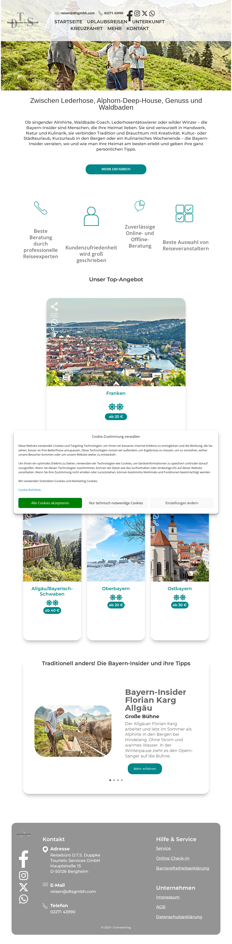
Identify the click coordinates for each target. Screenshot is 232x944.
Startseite (68, 22)
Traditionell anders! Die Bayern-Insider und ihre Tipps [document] (116, 664)
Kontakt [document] (54, 839)
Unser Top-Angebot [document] (116, 280)
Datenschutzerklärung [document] (179, 916)
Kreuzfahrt (86, 29)
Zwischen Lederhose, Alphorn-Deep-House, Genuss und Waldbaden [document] (116, 104)
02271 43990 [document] (113, 13)
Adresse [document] (60, 849)
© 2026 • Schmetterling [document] (116, 927)
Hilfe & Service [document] (176, 839)
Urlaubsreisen (107, 22)
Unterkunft (148, 22)
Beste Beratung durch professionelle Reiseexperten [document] (40, 243)
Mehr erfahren (145, 769)
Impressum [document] (168, 897)
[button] (23, 833)
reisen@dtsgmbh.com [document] (77, 13)
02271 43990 (62, 911)
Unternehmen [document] (175, 888)
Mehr (114, 29)
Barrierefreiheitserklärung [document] (182, 868)
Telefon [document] (59, 905)
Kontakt (137, 29)
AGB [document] (160, 906)
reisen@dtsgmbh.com (73, 891)
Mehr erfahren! (116, 169)
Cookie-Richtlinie (29, 490)
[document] (159, 717)
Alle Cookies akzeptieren (50, 503)
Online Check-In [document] (172, 858)
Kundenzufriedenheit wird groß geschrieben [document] (91, 253)
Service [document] (163, 848)
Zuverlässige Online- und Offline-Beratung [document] (140, 236)
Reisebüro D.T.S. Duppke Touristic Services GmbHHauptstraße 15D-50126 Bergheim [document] (75, 863)
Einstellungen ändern (181, 503)
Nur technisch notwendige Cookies (116, 503)
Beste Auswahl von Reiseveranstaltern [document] (186, 245)
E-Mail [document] (57, 885)
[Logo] (23, 30)
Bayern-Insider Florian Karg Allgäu (155, 700)
